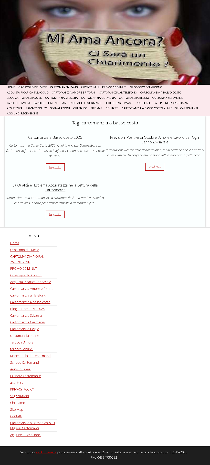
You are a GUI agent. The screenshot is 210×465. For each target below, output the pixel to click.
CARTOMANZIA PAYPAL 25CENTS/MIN (74, 87)
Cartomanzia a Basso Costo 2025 (55, 137)
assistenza (14, 108)
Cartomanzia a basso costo (160, 92)
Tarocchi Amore (19, 103)
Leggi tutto (55, 167)
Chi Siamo (80, 108)
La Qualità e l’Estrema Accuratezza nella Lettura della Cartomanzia (55, 187)
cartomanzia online (167, 98)
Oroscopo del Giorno (146, 87)
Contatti (112, 108)
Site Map (96, 108)
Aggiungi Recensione (22, 113)
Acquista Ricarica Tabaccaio (28, 92)
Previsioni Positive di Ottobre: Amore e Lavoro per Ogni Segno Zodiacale (155, 139)
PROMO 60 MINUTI (114, 87)
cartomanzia (46, 452)
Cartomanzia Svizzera (61, 98)
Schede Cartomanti (119, 103)
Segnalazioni (60, 108)
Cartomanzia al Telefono (118, 92)
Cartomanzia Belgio (134, 98)
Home (11, 87)
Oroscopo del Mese (32, 87)
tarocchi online (46, 103)
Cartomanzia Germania (98, 98)
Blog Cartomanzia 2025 (24, 98)
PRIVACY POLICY (36, 108)
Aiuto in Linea (147, 103)
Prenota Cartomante (175, 103)
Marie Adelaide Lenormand (81, 103)
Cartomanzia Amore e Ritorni (74, 92)
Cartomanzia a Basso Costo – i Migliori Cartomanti (160, 108)
